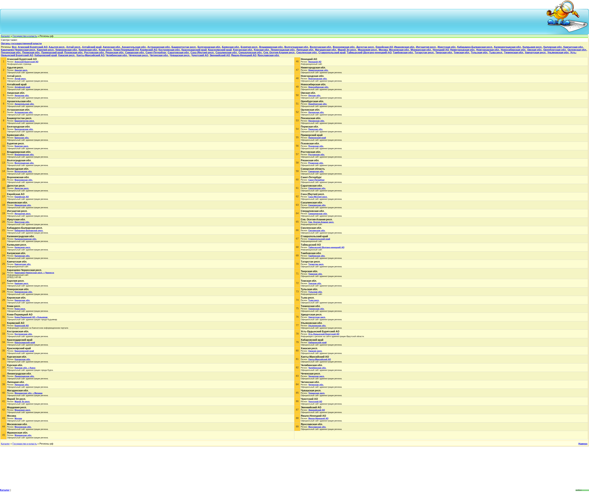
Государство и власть (25, 36)
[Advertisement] (274, 21)
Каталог (5, 36)
